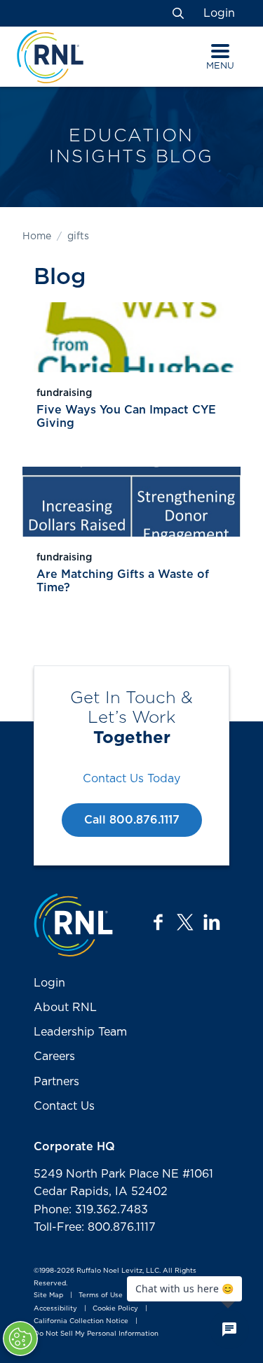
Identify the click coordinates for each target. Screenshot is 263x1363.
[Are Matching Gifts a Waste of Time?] (131, 502)
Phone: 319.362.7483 (91, 1209)
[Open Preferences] (20, 1338)
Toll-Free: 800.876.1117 (95, 1227)
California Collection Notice (81, 1321)
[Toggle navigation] (220, 51)
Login (219, 13)
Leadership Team (80, 1032)
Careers (54, 1056)
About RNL (65, 1007)
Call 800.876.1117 (132, 820)
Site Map (48, 1295)
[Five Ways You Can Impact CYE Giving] (131, 337)
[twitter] (185, 922)
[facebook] (158, 922)
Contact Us (64, 1106)
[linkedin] (212, 922)
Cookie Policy (115, 1308)
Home (36, 236)
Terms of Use (101, 1295)
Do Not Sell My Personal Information (96, 1333)
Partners (56, 1081)
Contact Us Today (131, 778)
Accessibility (55, 1308)
